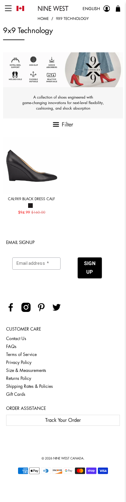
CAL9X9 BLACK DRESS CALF (31, 199)
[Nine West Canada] (53, 8)
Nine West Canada (68, 458)
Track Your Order (63, 420)
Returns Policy (18, 378)
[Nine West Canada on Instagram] (28, 310)
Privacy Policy (18, 362)
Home (43, 19)
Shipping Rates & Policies (29, 386)
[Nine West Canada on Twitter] (59, 310)
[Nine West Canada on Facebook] (13, 310)
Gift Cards (15, 394)
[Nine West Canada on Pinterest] (43, 310)
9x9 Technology (72, 19)
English (91, 9)
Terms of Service (21, 354)
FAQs (11, 346)
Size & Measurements (26, 370)
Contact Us (16, 338)
